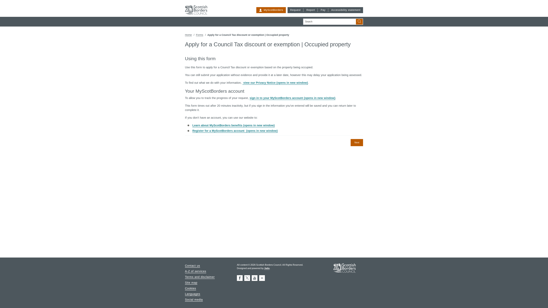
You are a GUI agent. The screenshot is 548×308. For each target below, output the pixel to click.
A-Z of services (195, 271)
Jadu (267, 268)
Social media (194, 299)
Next (356, 142)
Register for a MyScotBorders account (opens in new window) (235, 130)
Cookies (190, 288)
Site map (191, 282)
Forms (199, 35)
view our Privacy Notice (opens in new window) (275, 82)
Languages (192, 293)
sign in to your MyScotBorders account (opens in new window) (292, 98)
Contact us (192, 265)
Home (188, 35)
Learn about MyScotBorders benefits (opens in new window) (233, 125)
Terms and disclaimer (200, 276)
